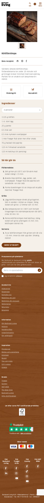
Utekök (4, 367)
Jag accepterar (9, 276)
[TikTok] (26, 471)
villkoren (19, 276)
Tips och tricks (7, 361)
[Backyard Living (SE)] (6, 4)
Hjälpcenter (6, 289)
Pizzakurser (6, 349)
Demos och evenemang (10, 352)
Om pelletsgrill (7, 336)
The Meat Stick (7, 390)
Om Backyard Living (9, 323)
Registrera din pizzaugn (10, 301)
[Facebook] (5, 468)
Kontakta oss (6, 295)
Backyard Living (8, 393)
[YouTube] (16, 478)
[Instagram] (16, 473)
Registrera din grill (8, 298)
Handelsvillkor (7, 330)
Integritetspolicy (8, 333)
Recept (4, 358)
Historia (5, 327)
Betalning (5, 310)
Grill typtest (6, 364)
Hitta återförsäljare (9, 396)
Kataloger (5, 355)
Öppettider (6, 292)
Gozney (4, 384)
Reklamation (6, 304)
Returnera (5, 307)
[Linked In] (6, 473)
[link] (34, 4)
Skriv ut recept (11, 245)
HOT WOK (5, 387)
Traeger (4, 381)
